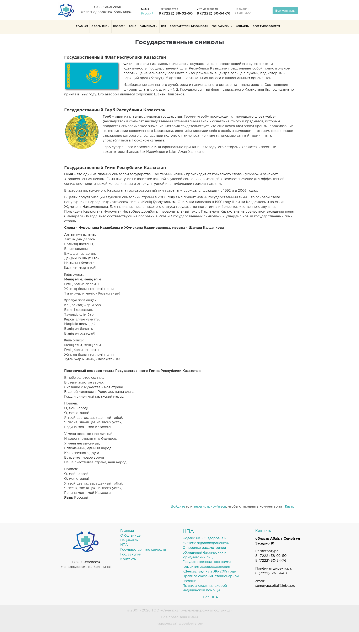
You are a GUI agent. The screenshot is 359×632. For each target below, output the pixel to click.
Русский (147, 13)
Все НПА (210, 597)
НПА (163, 26)
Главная (82, 26)
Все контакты (285, 11)
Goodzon (188, 624)
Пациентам (148, 26)
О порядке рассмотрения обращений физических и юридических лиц (204, 552)
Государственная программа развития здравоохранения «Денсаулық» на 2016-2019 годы (209, 566)
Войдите (178, 506)
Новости (119, 26)
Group (198, 624)
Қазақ (145, 9)
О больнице (99, 26)
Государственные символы (189, 26)
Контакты (242, 26)
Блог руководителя (266, 26)
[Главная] (68, 10)
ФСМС (132, 26)
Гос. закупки (220, 26)
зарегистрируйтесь (209, 506)
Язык (68, 497)
